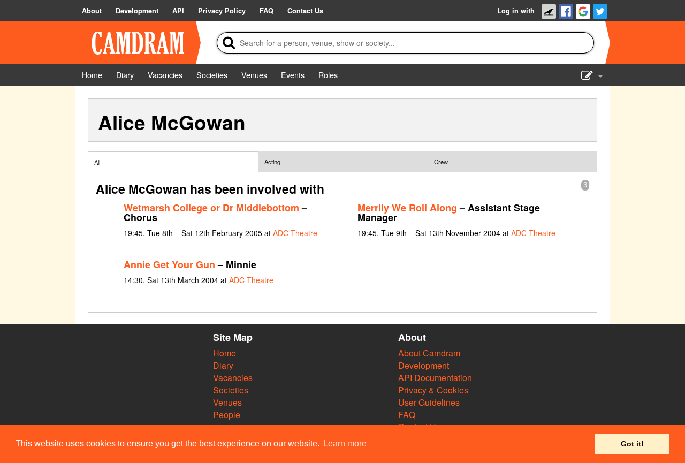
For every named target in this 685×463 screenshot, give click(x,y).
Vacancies (233, 377)
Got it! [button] (632, 443)
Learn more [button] (345, 443)
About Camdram (429, 353)
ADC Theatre (295, 232)
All (97, 162)
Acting (272, 161)
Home (224, 353)
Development (423, 365)
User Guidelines (429, 402)
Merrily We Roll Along (407, 208)
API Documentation (435, 377)
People (226, 414)
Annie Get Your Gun (169, 264)
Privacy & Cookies (433, 390)
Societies (230, 390)
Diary (223, 365)
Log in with (516, 11)
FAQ (406, 414)
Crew (441, 161)
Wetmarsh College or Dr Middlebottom (211, 208)
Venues (227, 402)
